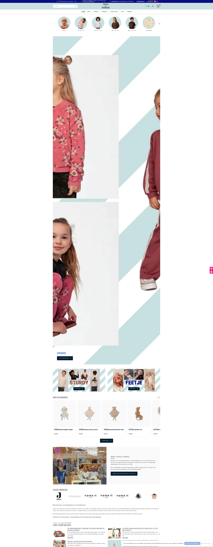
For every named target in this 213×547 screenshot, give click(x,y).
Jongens (104, 11)
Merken (129, 11)
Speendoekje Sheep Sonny (63, 429)
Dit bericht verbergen (192, 543)
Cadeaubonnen (140, 1)
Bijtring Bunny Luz (135, 429)
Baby (89, 11)
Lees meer (70, 537)
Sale (122, 11)
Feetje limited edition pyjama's (79, 542)
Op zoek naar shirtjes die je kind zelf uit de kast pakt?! (140, 529)
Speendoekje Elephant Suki (114, 429)
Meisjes (96, 11)
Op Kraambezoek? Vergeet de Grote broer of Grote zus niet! (86, 529)
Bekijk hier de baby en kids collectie (124, 473)
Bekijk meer (105, 440)
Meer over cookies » (206, 543)
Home (83, 11)
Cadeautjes (113, 11)
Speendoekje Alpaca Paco (88, 429)
